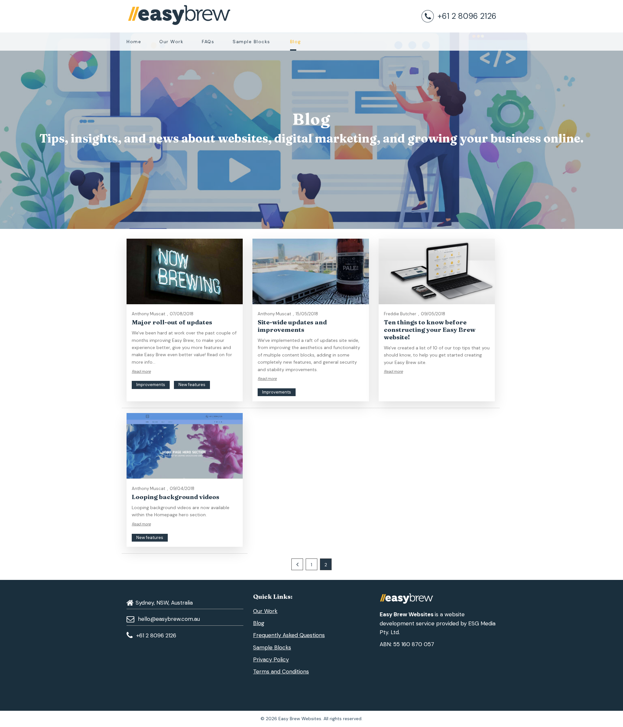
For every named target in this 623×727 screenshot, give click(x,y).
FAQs (208, 41)
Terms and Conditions (281, 671)
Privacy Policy (271, 659)
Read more (141, 371)
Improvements (150, 384)
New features (191, 384)
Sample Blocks (251, 41)
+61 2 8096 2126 (466, 16)
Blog (295, 41)
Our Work (171, 41)
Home (134, 41)
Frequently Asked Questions (289, 635)
